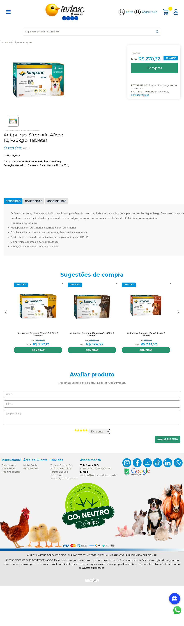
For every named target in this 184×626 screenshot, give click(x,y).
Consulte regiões (140, 95)
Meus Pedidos (30, 468)
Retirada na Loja (59, 471)
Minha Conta (30, 465)
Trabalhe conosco (11, 471)
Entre (129, 12)
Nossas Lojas (8, 468)
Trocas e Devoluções (61, 465)
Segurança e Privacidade (63, 478)
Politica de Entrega (60, 468)
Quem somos (8, 465)
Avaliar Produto (167, 439)
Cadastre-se (149, 12)
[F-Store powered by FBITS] (92, 582)
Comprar (38, 349)
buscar (157, 31)
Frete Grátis (56, 475)
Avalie (26, 148)
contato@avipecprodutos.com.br (98, 475)
